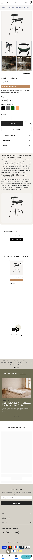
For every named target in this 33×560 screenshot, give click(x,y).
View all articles (23, 374)
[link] (16, 478)
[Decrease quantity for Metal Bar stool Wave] (2, 118)
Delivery (5, 145)
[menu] (2, 3)
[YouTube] (17, 532)
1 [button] (14, 416)
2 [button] (16, 416)
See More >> (26, 73)
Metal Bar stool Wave (22, 7)
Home (3, 7)
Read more (4, 411)
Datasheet (6, 140)
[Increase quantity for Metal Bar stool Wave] (10, 118)
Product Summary (9, 135)
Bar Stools (11, 7)
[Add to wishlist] (26, 123)
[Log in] (26, 3)
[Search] (7, 3)
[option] (17, 280)
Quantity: (3, 114)
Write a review (16, 239)
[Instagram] (8, 532)
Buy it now (16, 129)
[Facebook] (3, 532)
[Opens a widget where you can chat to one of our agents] (26, 557)
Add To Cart (12, 123)
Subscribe (16, 503)
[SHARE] (30, 123)
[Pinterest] (12, 532)
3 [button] (18, 416)
